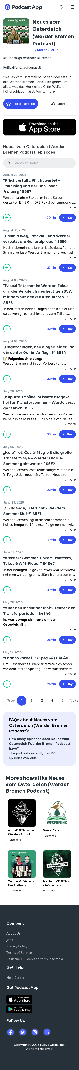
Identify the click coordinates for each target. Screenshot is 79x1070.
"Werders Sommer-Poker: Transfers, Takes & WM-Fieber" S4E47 (37, 561)
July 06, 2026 (13, 447)
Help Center (15, 977)
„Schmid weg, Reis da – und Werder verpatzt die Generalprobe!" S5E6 (36, 239)
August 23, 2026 (15, 174)
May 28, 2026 (13, 602)
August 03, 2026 (15, 341)
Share (61, 103)
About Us (13, 933)
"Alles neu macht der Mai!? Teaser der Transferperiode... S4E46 (39, 611)
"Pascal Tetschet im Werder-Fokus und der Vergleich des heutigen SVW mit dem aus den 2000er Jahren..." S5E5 (38, 294)
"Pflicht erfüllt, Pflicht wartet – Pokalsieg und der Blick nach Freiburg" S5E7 (31, 186)
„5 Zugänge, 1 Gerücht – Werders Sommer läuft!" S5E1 (34, 511)
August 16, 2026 (14, 230)
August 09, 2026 (15, 280)
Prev (11, 700)
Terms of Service (19, 952)
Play (69, 217)
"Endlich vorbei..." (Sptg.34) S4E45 (35, 658)
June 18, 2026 (13, 552)
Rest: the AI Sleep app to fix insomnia (34, 959)
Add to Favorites (24, 103)
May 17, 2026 (12, 652)
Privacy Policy (16, 946)
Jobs (9, 940)
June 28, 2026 (13, 502)
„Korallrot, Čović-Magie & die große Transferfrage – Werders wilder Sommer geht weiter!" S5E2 (37, 458)
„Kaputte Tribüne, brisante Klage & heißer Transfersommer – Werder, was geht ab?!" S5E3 (39, 402)
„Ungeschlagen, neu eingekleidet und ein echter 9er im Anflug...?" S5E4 (39, 350)
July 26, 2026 (13, 391)
